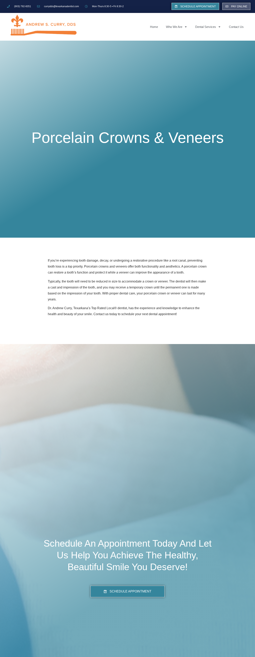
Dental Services (205, 26)
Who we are (174, 26)
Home (154, 26)
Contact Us (236, 26)
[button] (195, 6)
